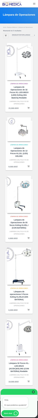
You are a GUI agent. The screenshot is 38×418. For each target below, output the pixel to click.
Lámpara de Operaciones (19, 83)
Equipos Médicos (12, 27)
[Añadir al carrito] (28, 108)
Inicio (4, 27)
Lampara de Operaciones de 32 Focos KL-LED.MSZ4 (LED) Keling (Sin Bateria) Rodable (19, 92)
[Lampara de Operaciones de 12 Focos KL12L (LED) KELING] (19, 129)
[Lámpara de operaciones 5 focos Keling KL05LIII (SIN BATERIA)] (19, 266)
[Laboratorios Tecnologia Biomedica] (13, 3)
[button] (33, 391)
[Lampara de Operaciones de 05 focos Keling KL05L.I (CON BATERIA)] (19, 194)
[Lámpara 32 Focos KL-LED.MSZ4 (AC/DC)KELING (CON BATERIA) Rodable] (19, 337)
